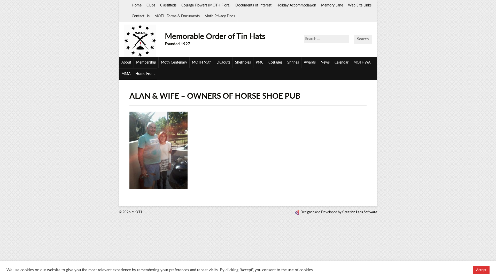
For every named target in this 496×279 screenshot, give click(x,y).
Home (137, 5)
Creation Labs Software (359, 212)
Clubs (150, 5)
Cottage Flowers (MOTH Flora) (205, 5)
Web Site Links (359, 5)
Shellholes (243, 62)
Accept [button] (481, 270)
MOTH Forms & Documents (177, 16)
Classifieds (168, 5)
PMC (260, 62)
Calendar (341, 62)
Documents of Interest (253, 5)
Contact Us (141, 16)
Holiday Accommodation (296, 5)
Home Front (145, 74)
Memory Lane (332, 5)
